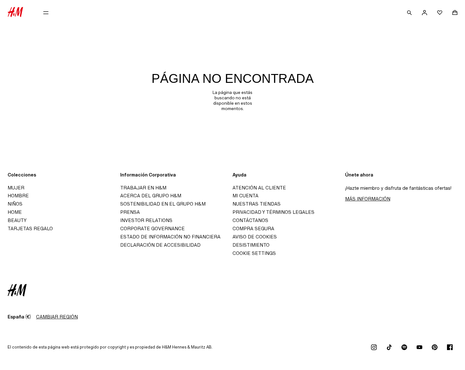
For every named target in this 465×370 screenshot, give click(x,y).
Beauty (17, 220)
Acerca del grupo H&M (150, 195)
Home (15, 212)
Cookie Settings (254, 253)
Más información (367, 198)
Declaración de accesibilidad (160, 245)
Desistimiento (251, 245)
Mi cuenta (245, 195)
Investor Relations (146, 220)
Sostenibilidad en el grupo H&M (163, 204)
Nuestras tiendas (256, 204)
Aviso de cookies (254, 236)
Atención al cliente (259, 187)
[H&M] (15, 12)
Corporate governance (152, 228)
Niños (15, 204)
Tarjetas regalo (30, 228)
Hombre (18, 195)
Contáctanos (250, 220)
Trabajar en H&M (143, 187)
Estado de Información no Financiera (170, 236)
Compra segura (253, 228)
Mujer (16, 187)
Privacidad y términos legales (273, 212)
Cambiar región (57, 316)
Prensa (130, 212)
